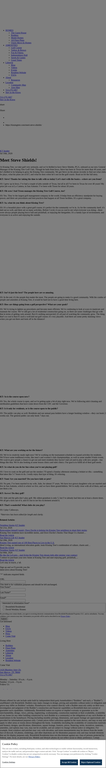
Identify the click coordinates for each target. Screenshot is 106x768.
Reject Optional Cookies (90, 762)
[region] (53, 754)
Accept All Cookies (69, 762)
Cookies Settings (8, 762)
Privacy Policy (34, 757)
